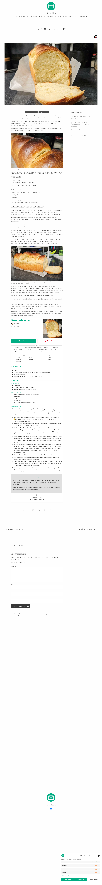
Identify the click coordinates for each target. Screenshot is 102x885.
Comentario (13, 566)
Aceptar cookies (67, 879)
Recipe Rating (14, 562)
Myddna (95, 39)
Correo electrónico (15, 591)
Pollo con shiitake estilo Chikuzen (80, 136)
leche (31, 510)
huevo (26, 510)
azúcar (12, 510)
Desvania (51, 12)
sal (53, 510)
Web (11, 598)
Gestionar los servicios (66, 875)
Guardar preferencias (94, 879)
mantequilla (48, 510)
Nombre (13, 584)
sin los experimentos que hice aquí (50, 121)
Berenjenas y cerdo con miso (87, 529)
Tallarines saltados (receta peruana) (80, 116)
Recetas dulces (20, 38)
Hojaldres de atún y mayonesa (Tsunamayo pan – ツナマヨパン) (80, 123)
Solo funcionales (80, 879)
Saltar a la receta (31, 112)
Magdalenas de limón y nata (14, 529)
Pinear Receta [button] (51, 341)
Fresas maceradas (76, 130)
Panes (14, 38)
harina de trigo (19, 510)
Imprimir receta (44, 112)
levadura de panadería (39, 510)
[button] (99, 856)
